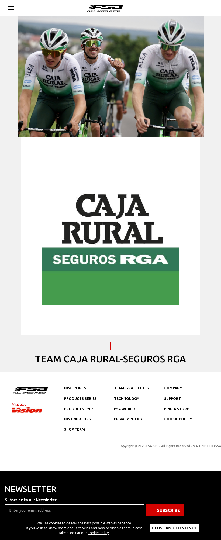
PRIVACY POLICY (128, 419)
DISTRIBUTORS (77, 419)
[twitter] (88, 447)
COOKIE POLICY (178, 419)
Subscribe (168, 510)
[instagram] (67, 447)
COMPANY (173, 388)
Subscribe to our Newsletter (31, 500)
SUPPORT (172, 398)
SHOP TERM (74, 429)
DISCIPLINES (75, 388)
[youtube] (99, 447)
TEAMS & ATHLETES (131, 388)
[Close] (11, 7)
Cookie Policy (98, 532)
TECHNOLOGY (126, 398)
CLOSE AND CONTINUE (174, 528)
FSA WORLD (124, 409)
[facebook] (78, 447)
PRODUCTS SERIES (80, 398)
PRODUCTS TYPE (79, 409)
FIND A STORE (176, 409)
